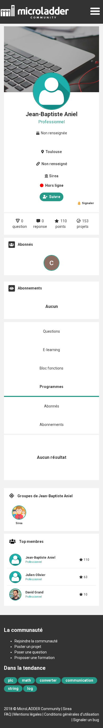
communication (79, 680)
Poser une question (31, 652)
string (13, 688)
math (26, 680)
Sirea (67, 709)
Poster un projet (28, 647)
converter (48, 680)
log (30, 688)
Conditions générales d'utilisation (71, 714)
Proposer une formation (35, 658)
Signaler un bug (86, 720)
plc (10, 680)
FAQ (7, 714)
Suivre (54, 197)
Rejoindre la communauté (36, 641)
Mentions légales (27, 714)
